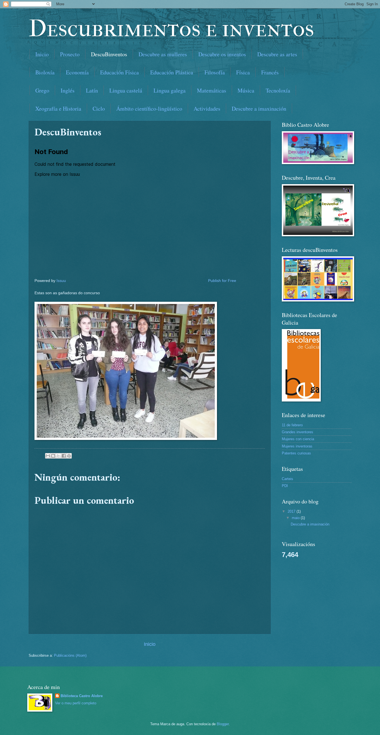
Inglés (68, 90)
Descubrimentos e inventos (171, 28)
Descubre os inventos (222, 54)
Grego (42, 90)
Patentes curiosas (296, 453)
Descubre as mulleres (163, 54)
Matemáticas (211, 90)
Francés (270, 72)
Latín (92, 90)
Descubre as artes (277, 54)
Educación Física (119, 72)
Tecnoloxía (278, 90)
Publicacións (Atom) (70, 655)
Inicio (42, 54)
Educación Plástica (171, 72)
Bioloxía (45, 72)
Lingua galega (170, 90)
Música (246, 90)
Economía (77, 72)
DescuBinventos (109, 54)
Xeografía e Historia (58, 108)
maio (296, 518)
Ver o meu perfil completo (75, 703)
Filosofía (214, 72)
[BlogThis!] (53, 456)
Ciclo (99, 108)
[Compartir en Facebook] (63, 456)
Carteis (287, 479)
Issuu (61, 281)
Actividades (207, 108)
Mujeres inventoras (297, 446)
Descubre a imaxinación (259, 108)
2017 (292, 511)
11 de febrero (292, 425)
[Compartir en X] (58, 456)
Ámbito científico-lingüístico (149, 108)
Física (243, 72)
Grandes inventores (297, 432)
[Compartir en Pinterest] (69, 456)
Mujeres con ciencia (298, 439)
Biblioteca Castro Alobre (82, 696)
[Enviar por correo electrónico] (48, 456)
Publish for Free (222, 281)
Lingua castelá (125, 90)
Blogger (223, 724)
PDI (285, 486)
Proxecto (70, 54)
